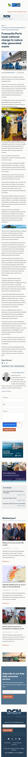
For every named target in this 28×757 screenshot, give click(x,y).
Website (9, 391)
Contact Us (14, 744)
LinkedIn (3, 391)
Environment (5, 366)
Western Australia (19, 366)
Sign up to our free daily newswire (17, 11)
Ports (11, 366)
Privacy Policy (7, 742)
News (3, 25)
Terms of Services (17, 742)
